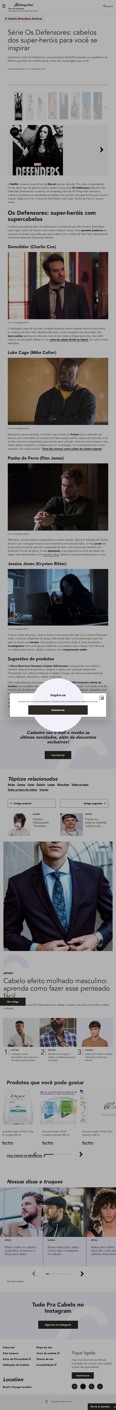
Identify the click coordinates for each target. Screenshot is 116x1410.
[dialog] (58, 705)
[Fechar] (101, 697)
